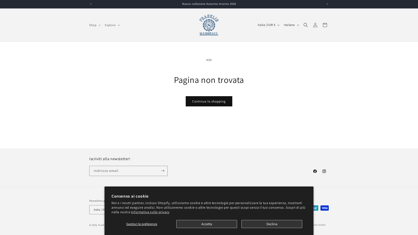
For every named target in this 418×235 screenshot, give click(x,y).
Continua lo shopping (209, 101)
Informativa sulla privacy (150, 212)
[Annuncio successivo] (327, 4)
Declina (271, 224)
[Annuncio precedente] (91, 4)
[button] (94, 25)
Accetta (206, 224)
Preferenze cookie (315, 224)
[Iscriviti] (162, 171)
